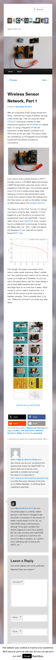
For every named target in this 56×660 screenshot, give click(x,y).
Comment (18, 582)
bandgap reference (37, 202)
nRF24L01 (11, 121)
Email (17, 631)
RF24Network (35, 124)
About (19, 71)
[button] (17, 417)
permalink (38, 433)
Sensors (10, 433)
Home (10, 71)
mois (13, 459)
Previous (12, 80)
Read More (37, 656)
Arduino (16, 430)
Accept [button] (27, 656)
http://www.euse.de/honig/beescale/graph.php (29, 478)
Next (46, 80)
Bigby (19, 433)
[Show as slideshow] (28, 405)
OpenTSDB (28, 221)
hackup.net (16, 16)
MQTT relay (18, 233)
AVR (22, 430)
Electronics (29, 430)
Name (17, 617)
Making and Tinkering (35, 428)
